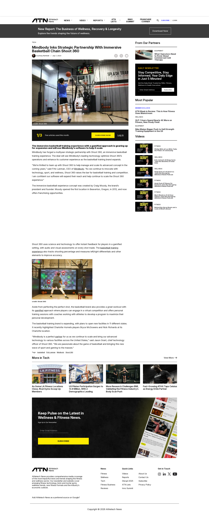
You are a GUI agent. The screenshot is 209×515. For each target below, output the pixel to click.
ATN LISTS (113, 20)
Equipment (158, 51)
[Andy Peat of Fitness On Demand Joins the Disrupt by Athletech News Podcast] (144, 183)
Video (82, 20)
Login (174, 20)
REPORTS (98, 20)
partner (58, 336)
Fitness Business (108, 484)
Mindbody (79, 169)
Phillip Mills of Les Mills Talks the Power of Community (165, 149)
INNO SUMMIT (130, 20)
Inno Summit (127, 488)
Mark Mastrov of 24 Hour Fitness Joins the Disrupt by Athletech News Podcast (164, 196)
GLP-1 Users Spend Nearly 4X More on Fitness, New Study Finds (153, 121)
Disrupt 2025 (127, 481)
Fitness (157, 146)
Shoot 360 (69, 352)
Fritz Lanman (50, 352)
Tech (34, 42)
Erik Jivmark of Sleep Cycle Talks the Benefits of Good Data (164, 161)
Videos (125, 473)
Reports (125, 477)
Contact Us (143, 477)
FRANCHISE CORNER (145, 20)
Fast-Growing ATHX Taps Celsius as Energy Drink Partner (160, 387)
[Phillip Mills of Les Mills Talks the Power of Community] (144, 148)
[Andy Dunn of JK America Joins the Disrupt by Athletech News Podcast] (144, 172)
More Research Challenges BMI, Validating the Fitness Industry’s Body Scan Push (122, 389)
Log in (120, 135)
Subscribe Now (103, 135)
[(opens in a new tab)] (159, 475)
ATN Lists (126, 484)
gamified (39, 310)
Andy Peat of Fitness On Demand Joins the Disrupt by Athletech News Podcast (165, 184)
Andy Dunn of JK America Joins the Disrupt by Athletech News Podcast (164, 173)
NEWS (67, 20)
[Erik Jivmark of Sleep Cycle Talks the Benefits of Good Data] (144, 160)
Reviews (104, 488)
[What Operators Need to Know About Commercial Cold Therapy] (144, 55)
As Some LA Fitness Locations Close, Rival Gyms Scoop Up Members (47, 389)
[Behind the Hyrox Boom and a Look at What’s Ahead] (144, 207)
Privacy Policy (144, 484)
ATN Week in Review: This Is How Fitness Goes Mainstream (155, 112)
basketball (41, 352)
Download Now (160, 31)
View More (169, 358)
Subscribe (165, 20)
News (103, 469)
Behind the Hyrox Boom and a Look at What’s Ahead (165, 208)
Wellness (139, 117)
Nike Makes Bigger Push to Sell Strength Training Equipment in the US (154, 130)
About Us (142, 473)
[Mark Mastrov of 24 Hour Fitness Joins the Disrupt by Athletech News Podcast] (144, 195)
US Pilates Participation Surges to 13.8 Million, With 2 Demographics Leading (86, 389)
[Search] (158, 20)
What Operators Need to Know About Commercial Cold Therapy (165, 57)
